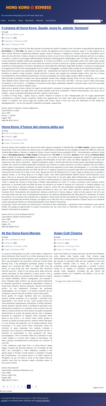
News (20, 20)
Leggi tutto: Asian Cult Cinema (69, 281)
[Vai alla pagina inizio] (4, 387)
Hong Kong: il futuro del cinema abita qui (33, 127)
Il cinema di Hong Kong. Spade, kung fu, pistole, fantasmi (45, 28)
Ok (3, 404)
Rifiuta (10, 404)
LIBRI (15, 38)
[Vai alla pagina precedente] (7, 387)
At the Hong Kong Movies (21, 233)
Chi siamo (12, 20)
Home (3, 20)
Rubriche (39, 20)
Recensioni (29, 20)
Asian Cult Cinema (68, 233)
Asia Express (51, 20)
